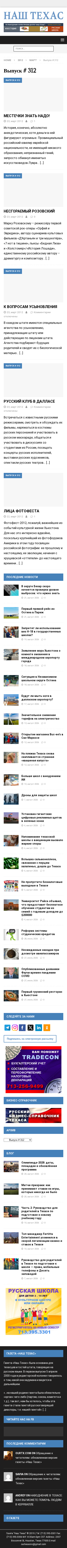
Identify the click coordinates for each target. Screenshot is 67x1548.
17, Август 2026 (31, 704)
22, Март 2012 (15, 516)
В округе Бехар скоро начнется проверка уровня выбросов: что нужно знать (40, 590)
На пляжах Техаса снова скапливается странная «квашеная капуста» (37, 757)
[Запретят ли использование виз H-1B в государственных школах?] (11, 632)
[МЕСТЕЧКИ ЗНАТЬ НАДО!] (33, 95)
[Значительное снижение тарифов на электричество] (11, 719)
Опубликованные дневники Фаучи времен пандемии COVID (40, 972)
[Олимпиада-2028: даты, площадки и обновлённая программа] (11, 1166)
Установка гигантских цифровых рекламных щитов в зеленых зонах (41, 817)
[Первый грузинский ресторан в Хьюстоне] (11, 995)
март (33, 60)
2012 (20, 60)
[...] (44, 1409)
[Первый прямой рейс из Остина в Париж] (11, 612)
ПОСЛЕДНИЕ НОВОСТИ (22, 577)
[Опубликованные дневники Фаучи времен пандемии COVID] (11, 973)
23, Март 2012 (15, 121)
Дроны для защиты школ (39, 795)
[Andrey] (8, 1500)
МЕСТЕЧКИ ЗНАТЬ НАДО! (27, 116)
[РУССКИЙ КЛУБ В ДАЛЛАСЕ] (33, 380)
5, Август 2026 (31, 890)
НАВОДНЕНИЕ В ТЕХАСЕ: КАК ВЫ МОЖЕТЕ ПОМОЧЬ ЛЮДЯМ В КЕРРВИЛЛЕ (39, 1500)
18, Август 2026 (31, 665)
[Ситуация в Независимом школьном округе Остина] (11, 680)
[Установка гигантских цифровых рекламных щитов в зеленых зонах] (11, 818)
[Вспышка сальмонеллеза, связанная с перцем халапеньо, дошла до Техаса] (11, 863)
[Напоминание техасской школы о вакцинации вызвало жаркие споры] (11, 840)
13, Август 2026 (31, 723)
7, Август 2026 (31, 799)
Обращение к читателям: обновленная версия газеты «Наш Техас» (36, 1458)
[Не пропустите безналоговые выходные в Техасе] (11, 886)
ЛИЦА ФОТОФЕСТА (21, 511)
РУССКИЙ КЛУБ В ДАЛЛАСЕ (29, 401)
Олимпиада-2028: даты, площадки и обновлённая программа (39, 1166)
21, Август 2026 (31, 597)
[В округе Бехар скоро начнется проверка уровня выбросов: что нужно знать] (11, 590)
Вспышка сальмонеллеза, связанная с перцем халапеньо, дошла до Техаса (41, 863)
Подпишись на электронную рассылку (30, 1038)
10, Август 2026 (31, 784)
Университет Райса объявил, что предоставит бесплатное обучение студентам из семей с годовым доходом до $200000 (42, 908)
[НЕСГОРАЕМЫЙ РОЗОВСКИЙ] (33, 190)
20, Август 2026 (31, 1174)
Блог (10, 1153)
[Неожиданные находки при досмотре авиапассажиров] (11, 954)
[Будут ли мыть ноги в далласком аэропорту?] (11, 699)
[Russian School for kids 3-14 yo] (33, 1311)
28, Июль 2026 (31, 938)
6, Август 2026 (31, 825)
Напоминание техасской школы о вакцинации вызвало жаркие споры (42, 840)
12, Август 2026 (31, 742)
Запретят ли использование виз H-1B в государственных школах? (41, 632)
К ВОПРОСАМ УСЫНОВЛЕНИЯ (30, 306)
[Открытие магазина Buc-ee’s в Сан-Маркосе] (11, 738)
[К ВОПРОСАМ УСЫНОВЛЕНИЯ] (33, 285)
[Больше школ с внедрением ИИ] (11, 780)
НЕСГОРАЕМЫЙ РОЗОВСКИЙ (29, 211)
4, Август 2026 (31, 919)
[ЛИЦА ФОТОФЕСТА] (33, 490)
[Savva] (8, 1478)
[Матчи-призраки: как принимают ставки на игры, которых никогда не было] (11, 1189)
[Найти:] (34, 48)
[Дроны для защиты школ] (11, 799)
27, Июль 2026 (31, 957)
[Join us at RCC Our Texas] (33, 27)
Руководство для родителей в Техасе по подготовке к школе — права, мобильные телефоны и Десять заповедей (41, 1267)
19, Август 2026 (31, 639)
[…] (42, 163)
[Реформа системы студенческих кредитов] (11, 934)
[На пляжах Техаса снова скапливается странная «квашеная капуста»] (11, 757)
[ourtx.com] (8, 1457)
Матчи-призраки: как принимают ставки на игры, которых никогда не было (40, 1189)
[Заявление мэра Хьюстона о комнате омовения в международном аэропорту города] (11, 654)
